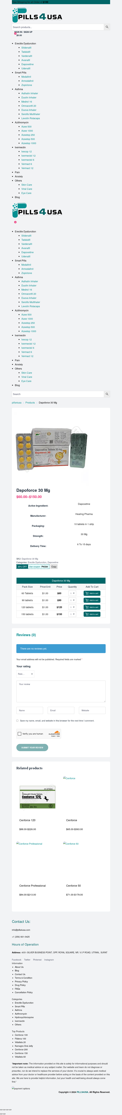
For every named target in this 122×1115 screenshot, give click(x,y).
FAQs (17, 988)
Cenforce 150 (21, 1053)
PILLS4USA (82, 1092)
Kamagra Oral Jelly (24, 1045)
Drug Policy (20, 985)
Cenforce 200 (21, 1049)
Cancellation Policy (24, 992)
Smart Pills (20, 1006)
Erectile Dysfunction (37, 562)
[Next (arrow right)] (4, 1113)
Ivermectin (20, 1020)
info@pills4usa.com (21, 929)
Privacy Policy (21, 981)
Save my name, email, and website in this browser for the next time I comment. (57, 720)
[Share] (7, 1109)
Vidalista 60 (20, 1056)
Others (18, 1024)
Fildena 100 (20, 1038)
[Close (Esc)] (10, 1109)
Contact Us (20, 974)
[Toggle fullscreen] (4, 1109)
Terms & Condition (23, 977)
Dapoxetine (53, 562)
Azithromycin (21, 1013)
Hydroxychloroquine (24, 1017)
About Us (19, 966)
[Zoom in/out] (1, 1109)
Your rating (23, 666)
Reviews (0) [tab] (26, 635)
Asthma (18, 1009)
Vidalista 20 (20, 1042)
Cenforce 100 (21, 1034)
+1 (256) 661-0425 (21, 936)
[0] (13, 223)
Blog (17, 970)
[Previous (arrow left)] (1, 1113)
